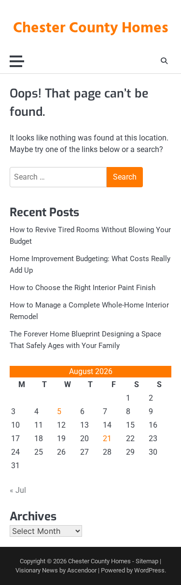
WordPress (149, 570)
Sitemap (147, 561)
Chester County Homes (90, 28)
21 (107, 438)
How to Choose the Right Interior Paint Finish (82, 287)
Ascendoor (82, 570)
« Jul (18, 490)
